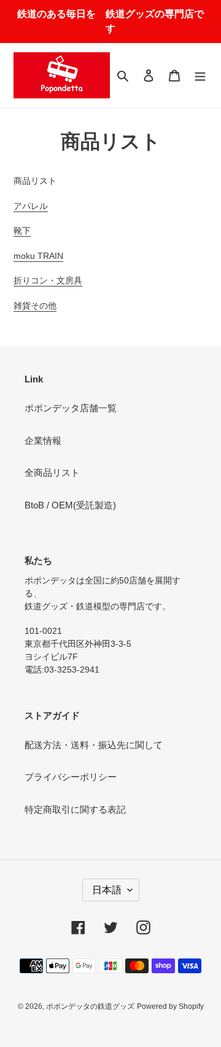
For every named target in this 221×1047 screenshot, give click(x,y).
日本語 (107, 890)
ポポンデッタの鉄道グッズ (90, 1006)
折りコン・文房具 (48, 280)
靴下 (22, 230)
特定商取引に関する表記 (75, 809)
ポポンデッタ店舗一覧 (71, 408)
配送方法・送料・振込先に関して (94, 745)
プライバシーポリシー (71, 777)
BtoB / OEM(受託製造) (70, 505)
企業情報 (43, 440)
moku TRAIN (38, 256)
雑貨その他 (35, 305)
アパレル (31, 206)
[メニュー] (200, 75)
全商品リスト (52, 472)
